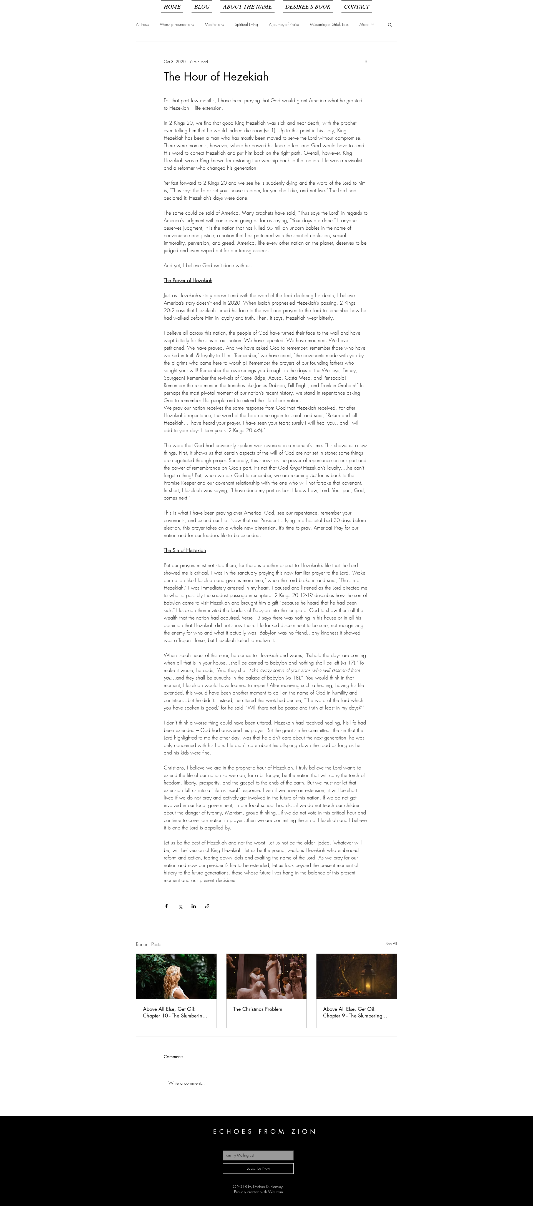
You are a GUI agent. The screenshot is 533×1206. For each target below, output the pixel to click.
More (363, 24)
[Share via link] (207, 906)
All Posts (142, 24)
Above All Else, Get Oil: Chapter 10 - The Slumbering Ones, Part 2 (174, 1012)
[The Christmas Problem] (267, 976)
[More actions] (366, 61)
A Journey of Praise (284, 24)
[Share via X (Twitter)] (180, 906)
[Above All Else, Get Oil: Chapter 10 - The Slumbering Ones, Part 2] (176, 976)
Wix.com (275, 1191)
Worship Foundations (177, 24)
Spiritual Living (246, 24)
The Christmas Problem (257, 1009)
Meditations (214, 24)
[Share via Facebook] (166, 906)
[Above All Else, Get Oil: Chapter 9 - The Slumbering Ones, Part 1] (356, 976)
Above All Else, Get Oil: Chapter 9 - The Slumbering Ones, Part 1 (352, 1012)
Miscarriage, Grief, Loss (329, 24)
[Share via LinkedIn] (193, 906)
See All (391, 943)
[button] (390, 24)
